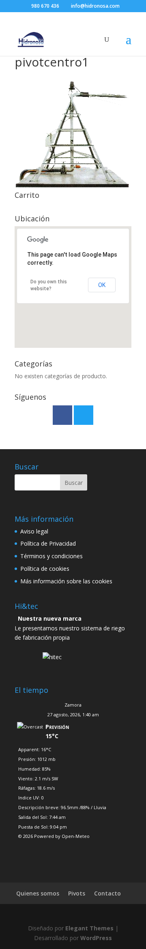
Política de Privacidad (48, 543)
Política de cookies (44, 568)
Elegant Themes (89, 928)
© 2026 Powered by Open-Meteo (54, 836)
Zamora (73, 705)
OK (101, 285)
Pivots (76, 893)
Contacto (107, 893)
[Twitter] (83, 415)
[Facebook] (62, 415)
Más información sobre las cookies (66, 581)
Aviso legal (34, 531)
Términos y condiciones (51, 556)
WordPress (96, 938)
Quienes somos (37, 893)
